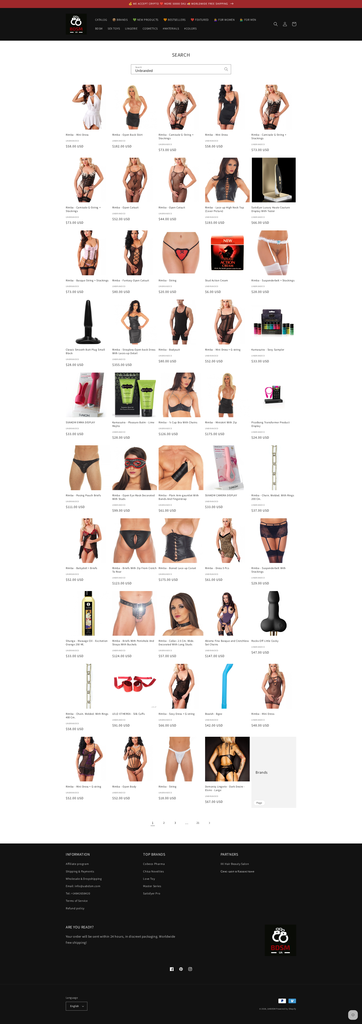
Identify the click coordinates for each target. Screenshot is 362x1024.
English (74, 1006)
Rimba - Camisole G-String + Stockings (176, 136)
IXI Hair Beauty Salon (235, 864)
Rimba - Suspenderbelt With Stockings (268, 570)
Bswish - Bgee (213, 714)
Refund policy (75, 908)
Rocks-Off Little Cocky (264, 641)
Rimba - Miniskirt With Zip (221, 422)
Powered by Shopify (286, 1008)
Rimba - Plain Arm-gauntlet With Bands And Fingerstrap (179, 497)
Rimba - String (167, 280)
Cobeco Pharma (154, 864)
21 (198, 823)
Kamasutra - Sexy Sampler (267, 349)
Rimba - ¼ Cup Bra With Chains (178, 422)
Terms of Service (77, 901)
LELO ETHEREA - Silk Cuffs (128, 714)
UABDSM (271, 1008)
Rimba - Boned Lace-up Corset (177, 568)
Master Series (152, 886)
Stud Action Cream (216, 280)
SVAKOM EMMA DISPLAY (80, 422)
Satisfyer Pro (151, 893)
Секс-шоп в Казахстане (238, 871)
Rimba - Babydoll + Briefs (81, 568)
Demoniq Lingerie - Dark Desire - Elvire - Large (225, 788)
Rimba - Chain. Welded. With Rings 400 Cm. (87, 715)
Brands (262, 772)
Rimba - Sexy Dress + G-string (177, 714)
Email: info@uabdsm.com (83, 886)
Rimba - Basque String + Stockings (87, 280)
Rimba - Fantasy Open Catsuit (130, 280)
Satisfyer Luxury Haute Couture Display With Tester (270, 209)
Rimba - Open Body (124, 786)
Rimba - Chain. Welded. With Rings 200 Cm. (272, 497)
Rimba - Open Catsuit (125, 207)
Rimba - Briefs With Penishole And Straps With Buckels (133, 642)
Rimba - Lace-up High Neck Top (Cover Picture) (224, 209)
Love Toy (149, 879)
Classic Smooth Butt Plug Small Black (85, 351)
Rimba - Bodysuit (169, 349)
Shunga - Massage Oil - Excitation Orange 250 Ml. (87, 642)
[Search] (226, 69)
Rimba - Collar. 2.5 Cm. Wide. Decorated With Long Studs (176, 642)
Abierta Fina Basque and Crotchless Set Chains (227, 642)
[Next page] (209, 823)
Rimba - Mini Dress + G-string (222, 349)
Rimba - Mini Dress (77, 134)
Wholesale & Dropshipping (84, 879)
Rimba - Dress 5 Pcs (217, 568)
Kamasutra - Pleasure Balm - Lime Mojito (133, 424)
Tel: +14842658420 (78, 893)
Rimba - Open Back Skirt (127, 134)
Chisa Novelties (153, 871)
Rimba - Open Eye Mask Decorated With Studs (133, 497)
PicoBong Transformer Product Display (270, 424)
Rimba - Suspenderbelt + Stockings (272, 280)
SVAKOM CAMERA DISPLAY (221, 495)
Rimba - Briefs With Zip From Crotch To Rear (134, 570)
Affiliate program (77, 864)
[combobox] (181, 69)
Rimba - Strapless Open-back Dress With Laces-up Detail (133, 351)
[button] (275, 24)
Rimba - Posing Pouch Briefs (83, 495)
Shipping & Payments (80, 871)
